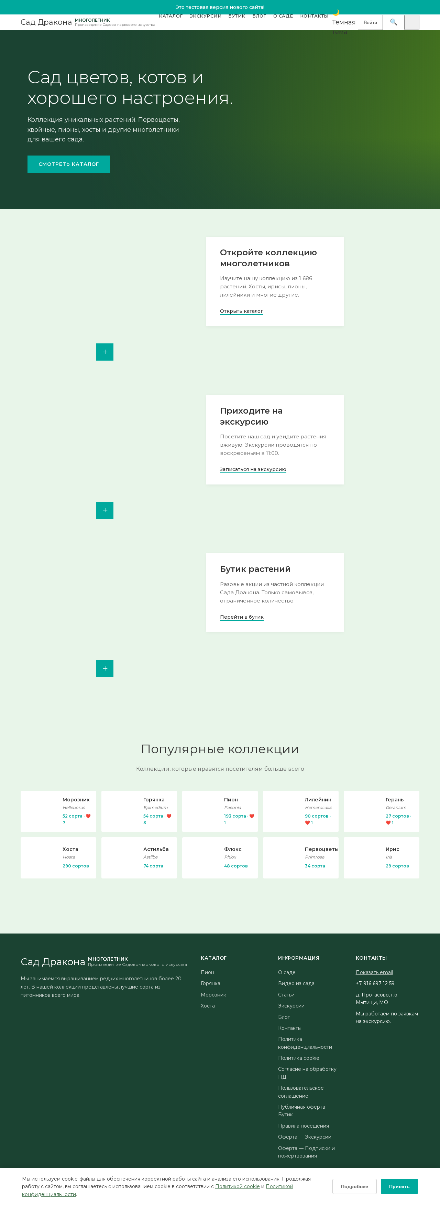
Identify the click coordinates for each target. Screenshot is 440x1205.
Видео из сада (296, 983)
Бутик (236, 16)
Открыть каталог (241, 311)
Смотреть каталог (68, 164)
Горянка (210, 983)
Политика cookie (298, 1058)
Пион (207, 972)
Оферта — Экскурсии (304, 1137)
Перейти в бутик (242, 617)
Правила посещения (303, 1126)
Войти (370, 22)
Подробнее (354, 1186)
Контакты (314, 16)
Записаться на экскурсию (253, 469)
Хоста (208, 1006)
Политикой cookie (237, 1186)
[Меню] (411, 22)
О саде (283, 16)
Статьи (286, 995)
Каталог (171, 16)
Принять (399, 1186)
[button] (345, 22)
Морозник (213, 995)
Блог (259, 16)
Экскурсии (206, 16)
